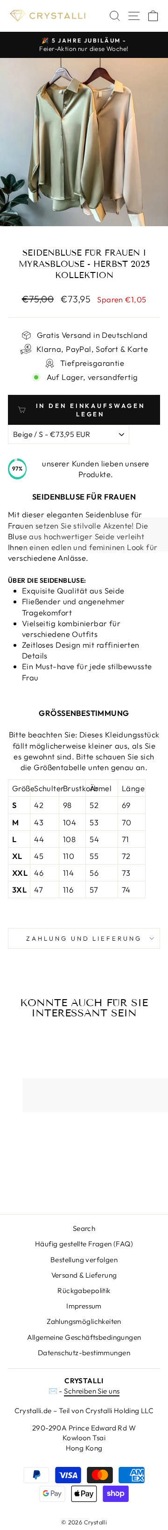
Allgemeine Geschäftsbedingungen (84, 1337)
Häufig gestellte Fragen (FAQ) (84, 1243)
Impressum (84, 1305)
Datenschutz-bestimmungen (84, 1352)
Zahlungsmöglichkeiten (84, 1321)
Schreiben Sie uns (91, 1391)
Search (84, 1228)
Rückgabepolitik (83, 1290)
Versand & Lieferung (84, 1275)
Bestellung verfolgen (84, 1259)
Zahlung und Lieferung (84, 938)
